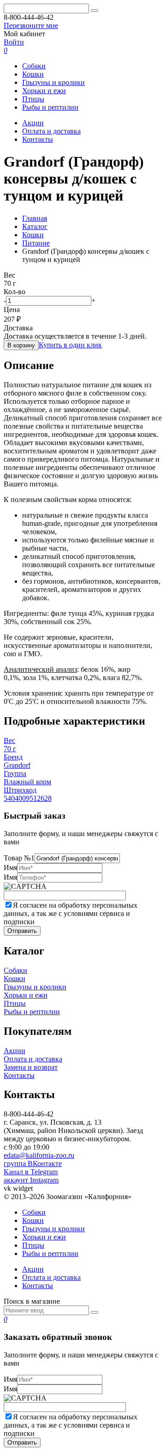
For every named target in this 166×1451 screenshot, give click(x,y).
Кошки (33, 74)
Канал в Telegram (31, 1172)
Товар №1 (19, 858)
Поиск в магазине (32, 1301)
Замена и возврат (31, 1067)
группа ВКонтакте (33, 1163)
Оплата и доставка (51, 131)
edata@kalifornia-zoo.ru (39, 1155)
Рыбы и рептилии (50, 107)
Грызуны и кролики (53, 82)
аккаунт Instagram (31, 1180)
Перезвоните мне (31, 25)
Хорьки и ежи (44, 91)
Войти (14, 42)
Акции (33, 123)
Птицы (33, 99)
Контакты (37, 139)
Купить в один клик (70, 345)
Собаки (34, 66)
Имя (10, 867)
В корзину (21, 345)
